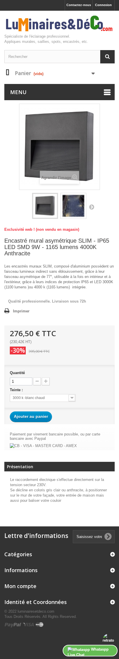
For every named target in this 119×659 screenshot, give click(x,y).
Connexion (103, 5)
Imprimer (21, 311)
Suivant (91, 207)
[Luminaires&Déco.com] (59, 24)
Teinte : (17, 390)
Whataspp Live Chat (88, 651)
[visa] (29, 624)
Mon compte (20, 586)
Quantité (17, 373)
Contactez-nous (78, 5)
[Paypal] (13, 624)
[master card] (39, 624)
